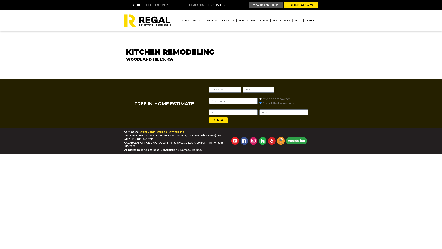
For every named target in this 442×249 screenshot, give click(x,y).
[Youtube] (138, 5)
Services (219, 5)
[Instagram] (133, 5)
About (197, 20)
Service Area (247, 20)
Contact (311, 20)
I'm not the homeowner (278, 103)
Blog (298, 20)
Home (185, 20)
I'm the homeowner (276, 98)
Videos (263, 20)
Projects (228, 20)
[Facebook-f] (128, 5)
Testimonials (281, 20)
